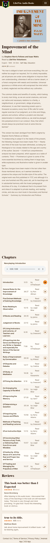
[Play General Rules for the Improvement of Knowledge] (45, 292)
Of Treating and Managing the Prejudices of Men (10, 466)
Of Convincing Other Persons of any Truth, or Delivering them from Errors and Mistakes (12, 443)
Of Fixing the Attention (12, 381)
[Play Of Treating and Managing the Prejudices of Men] (45, 466)
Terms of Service (20, 538)
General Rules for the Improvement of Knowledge (11, 291)
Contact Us (7, 538)
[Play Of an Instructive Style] (45, 431)
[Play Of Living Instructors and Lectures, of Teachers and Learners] (45, 332)
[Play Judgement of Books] (45, 323)
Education (31, 63)
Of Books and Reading (12, 316)
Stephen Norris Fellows (14, 57)
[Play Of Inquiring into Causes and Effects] (45, 415)
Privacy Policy (33, 538)
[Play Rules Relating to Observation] (45, 308)
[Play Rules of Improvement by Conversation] (45, 358)
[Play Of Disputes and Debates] (45, 365)
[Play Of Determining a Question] (45, 405)
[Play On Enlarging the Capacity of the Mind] (45, 389)
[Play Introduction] (45, 282)
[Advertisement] (25, 226)
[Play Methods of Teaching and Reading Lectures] (45, 423)
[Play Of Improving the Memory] (45, 397)
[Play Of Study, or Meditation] (45, 373)
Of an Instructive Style (12, 431)
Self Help (23, 63)
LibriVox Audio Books (23, 3)
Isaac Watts (34, 57)
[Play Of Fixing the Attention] (45, 381)
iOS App (27, 541)
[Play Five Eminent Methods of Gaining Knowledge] (45, 300)
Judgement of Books (11, 323)
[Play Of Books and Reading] (45, 316)
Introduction (8, 282)
